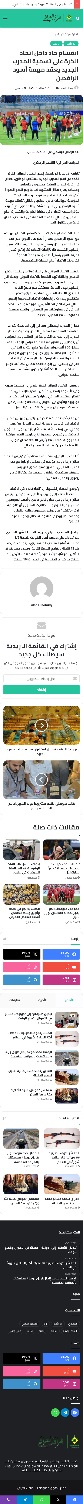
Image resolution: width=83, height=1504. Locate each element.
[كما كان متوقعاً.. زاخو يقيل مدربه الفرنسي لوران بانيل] (61, 894)
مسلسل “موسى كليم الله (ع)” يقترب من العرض (31, 1092)
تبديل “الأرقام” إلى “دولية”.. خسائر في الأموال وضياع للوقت (28, 1016)
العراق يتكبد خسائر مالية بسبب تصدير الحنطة (30, 1073)
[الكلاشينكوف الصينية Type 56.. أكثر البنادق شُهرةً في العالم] (67, 1039)
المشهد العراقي (30, 1323)
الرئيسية (71, 34)
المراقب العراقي (26, 1487)
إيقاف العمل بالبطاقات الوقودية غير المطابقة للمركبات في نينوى (23, 868)
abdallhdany (66, 87)
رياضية (56, 43)
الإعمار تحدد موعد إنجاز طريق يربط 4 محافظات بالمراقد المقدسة (28, 1054)
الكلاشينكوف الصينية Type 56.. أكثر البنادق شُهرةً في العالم (30, 1035)
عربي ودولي (15, 1330)
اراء (45, 1323)
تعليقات (14, 1000)
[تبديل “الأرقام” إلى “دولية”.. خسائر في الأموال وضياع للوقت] (67, 1020)
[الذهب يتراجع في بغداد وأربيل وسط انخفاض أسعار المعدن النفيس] (21, 894)
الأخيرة (42, 1000)
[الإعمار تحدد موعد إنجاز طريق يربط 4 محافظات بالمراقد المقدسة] (67, 1058)
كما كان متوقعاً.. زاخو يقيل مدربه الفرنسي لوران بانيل (61, 913)
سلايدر (30, 1330)
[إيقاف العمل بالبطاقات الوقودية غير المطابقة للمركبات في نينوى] (21, 849)
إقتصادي (72, 1323)
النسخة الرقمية (70, 1330)
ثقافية (54, 1330)
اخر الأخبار (59, 34)
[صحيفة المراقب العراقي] (57, 18)
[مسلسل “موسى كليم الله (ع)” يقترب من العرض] (67, 1096)
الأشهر (69, 1000)
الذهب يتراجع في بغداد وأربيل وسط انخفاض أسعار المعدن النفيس (24, 913)
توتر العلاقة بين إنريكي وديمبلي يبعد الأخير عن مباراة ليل (63, 868)
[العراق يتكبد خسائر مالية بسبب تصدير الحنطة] (67, 1077)
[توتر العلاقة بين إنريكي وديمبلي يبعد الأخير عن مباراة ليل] (61, 849)
